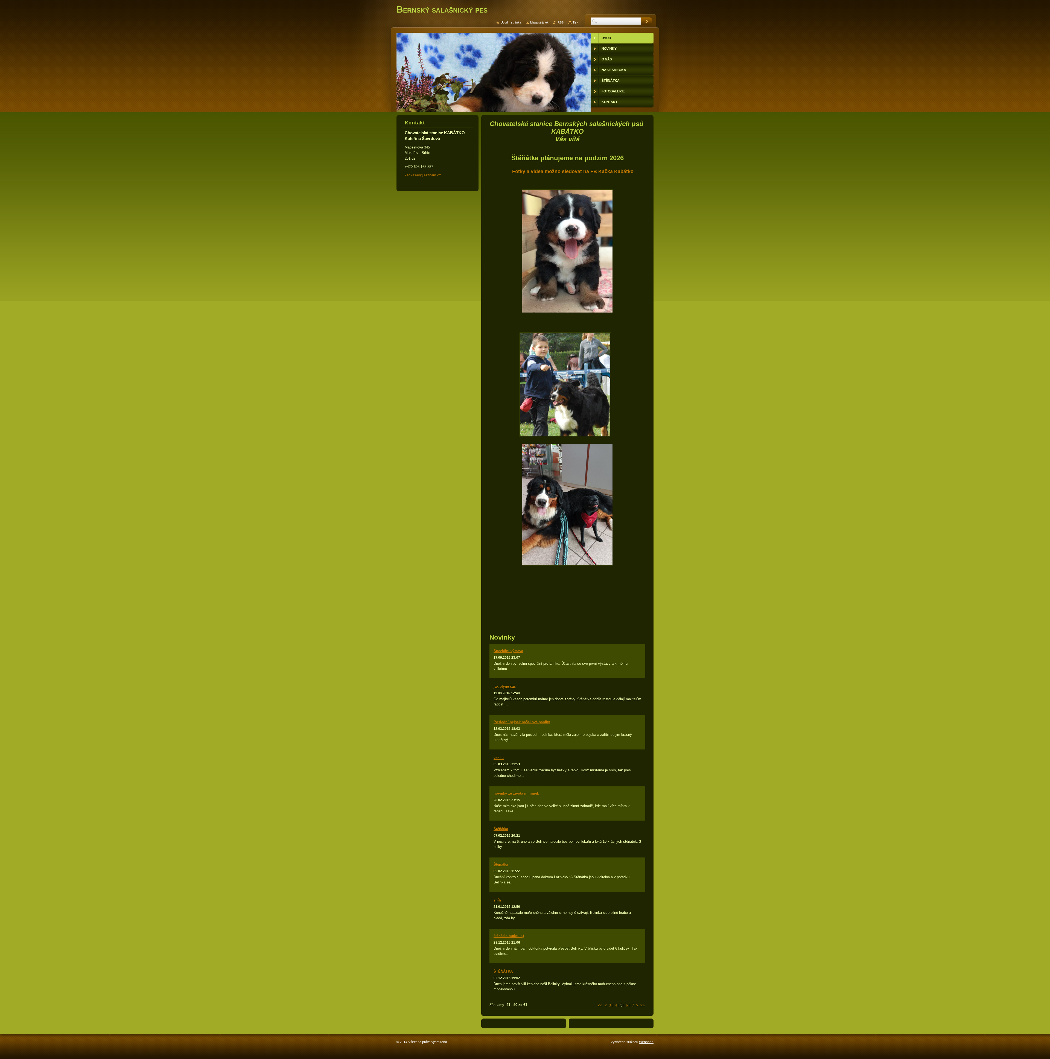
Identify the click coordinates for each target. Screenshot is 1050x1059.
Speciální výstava (508, 651)
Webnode (646, 1042)
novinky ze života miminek (516, 793)
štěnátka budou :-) (509, 936)
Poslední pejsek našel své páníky (522, 722)
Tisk (575, 22)
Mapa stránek (539, 22)
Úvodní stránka (511, 22)
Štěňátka (501, 829)
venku (499, 758)
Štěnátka (501, 864)
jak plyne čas (505, 686)
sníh (497, 900)
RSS (561, 22)
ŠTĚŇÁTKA (503, 971)
